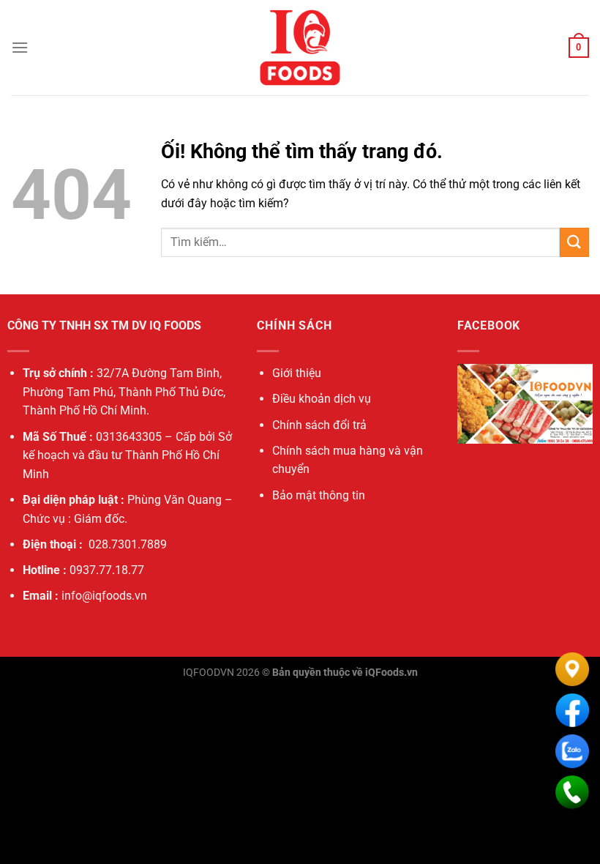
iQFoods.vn (391, 672)
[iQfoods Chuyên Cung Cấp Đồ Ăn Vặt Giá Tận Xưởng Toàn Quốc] (300, 47)
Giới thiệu (296, 373)
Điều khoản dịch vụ (321, 399)
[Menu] (20, 47)
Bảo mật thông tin (318, 495)
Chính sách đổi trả (319, 425)
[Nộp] (574, 242)
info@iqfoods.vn (104, 596)
